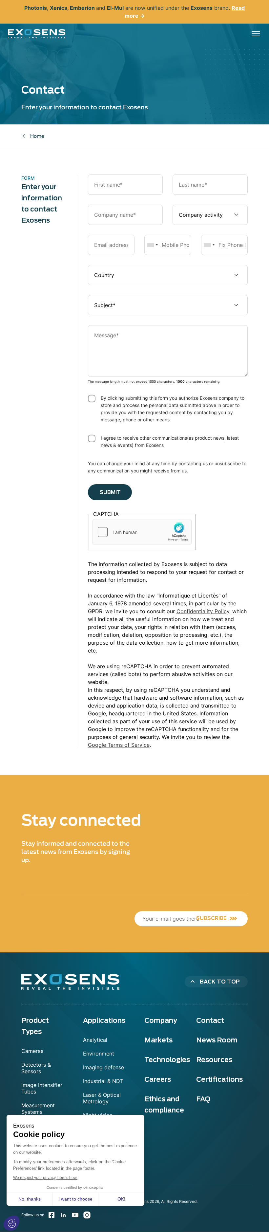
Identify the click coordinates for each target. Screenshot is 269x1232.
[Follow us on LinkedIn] (63, 1215)
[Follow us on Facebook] (51, 1215)
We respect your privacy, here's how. (45, 1177)
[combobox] (152, 245)
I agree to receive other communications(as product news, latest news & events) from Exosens (170, 441)
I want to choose (75, 1199)
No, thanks (29, 1199)
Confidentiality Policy (202, 611)
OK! (121, 1199)
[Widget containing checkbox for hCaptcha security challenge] (142, 532)
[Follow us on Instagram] (87, 1215)
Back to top (220, 982)
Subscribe (211, 918)
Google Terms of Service (119, 745)
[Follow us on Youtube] (75, 1215)
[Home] (37, 33)
